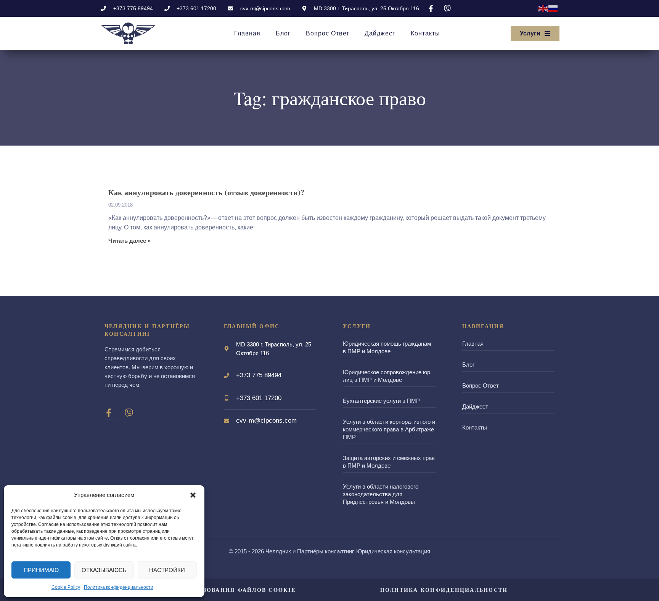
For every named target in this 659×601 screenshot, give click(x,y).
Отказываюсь (104, 570)
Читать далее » (129, 241)
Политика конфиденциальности (118, 587)
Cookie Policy (65, 587)
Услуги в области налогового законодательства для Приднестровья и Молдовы (380, 494)
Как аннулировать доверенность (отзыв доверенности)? (206, 192)
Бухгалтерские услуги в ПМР (381, 400)
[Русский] (553, 8)
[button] (193, 495)
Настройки (167, 570)
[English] (543, 8)
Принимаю (41, 570)
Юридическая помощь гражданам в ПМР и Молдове (387, 347)
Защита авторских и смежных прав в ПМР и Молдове (389, 462)
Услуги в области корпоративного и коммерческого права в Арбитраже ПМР (389, 429)
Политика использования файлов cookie (215, 590)
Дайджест (380, 33)
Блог (283, 33)
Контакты (425, 33)
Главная (247, 33)
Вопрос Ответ (327, 33)
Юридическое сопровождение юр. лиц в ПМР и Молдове (387, 376)
